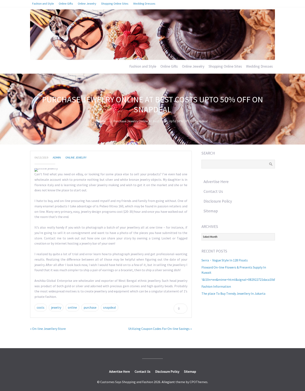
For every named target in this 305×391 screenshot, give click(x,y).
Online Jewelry (193, 66)
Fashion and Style (142, 66)
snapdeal (109, 307)
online (72, 307)
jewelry (56, 307)
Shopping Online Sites (225, 66)
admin (57, 157)
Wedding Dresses (259, 66)
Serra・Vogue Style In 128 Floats (224, 260)
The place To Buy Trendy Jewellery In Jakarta (233, 293)
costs (40, 307)
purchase (90, 307)
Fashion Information (216, 286)
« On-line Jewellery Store (48, 329)
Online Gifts (169, 66)
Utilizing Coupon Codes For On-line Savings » (160, 329)
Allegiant (168, 382)
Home (101, 121)
